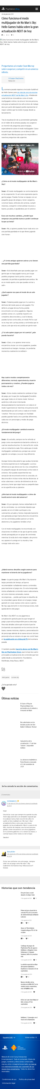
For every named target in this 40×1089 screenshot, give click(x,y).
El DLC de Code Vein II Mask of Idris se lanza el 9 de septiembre (29, 1002)
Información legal (8, 1083)
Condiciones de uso (9, 1079)
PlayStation (12, 9)
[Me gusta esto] (34, 898)
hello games (5, 677)
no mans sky (15, 677)
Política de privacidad (27, 1079)
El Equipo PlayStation (16, 78)
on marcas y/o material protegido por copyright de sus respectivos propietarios (19, 1066)
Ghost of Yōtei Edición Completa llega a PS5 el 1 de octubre (29, 930)
